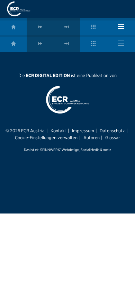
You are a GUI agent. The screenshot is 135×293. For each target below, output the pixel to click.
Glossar (112, 137)
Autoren (91, 137)
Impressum (83, 130)
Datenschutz (112, 130)
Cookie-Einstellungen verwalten (46, 137)
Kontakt (58, 130)
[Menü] (121, 26)
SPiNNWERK (50, 150)
